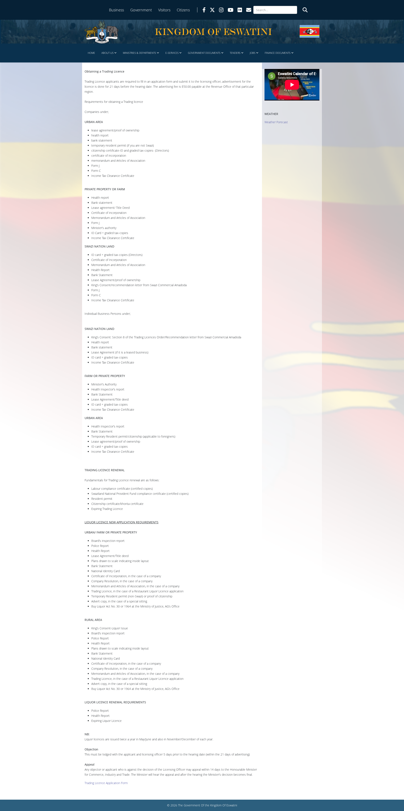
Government (141, 9)
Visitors (164, 9)
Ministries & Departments (139, 53)
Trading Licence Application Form (106, 783)
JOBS (252, 53)
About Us (107, 53)
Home (91, 53)
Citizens (183, 9)
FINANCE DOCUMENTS (278, 53)
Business (116, 9)
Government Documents (204, 53)
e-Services (172, 53)
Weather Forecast (276, 122)
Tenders (235, 53)
